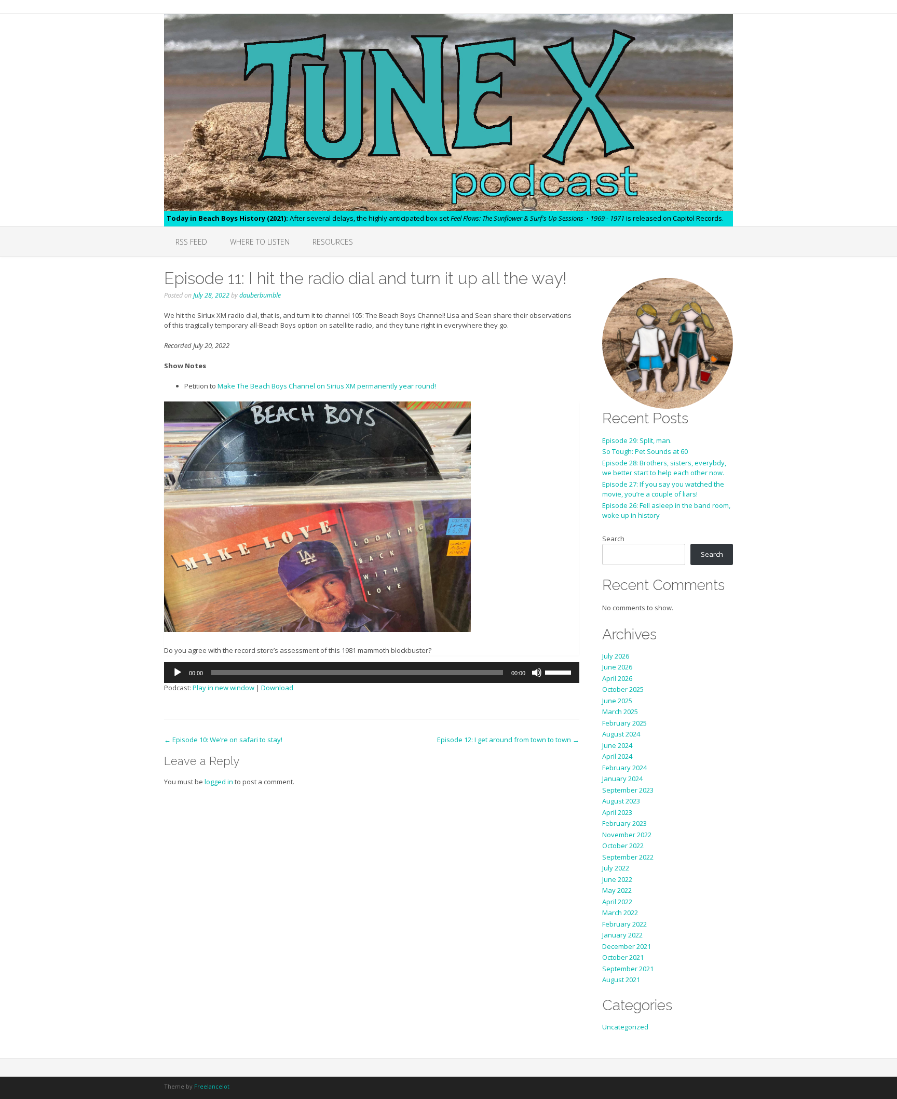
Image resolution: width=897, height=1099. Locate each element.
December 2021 (626, 946)
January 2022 (622, 935)
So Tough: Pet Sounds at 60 (645, 451)
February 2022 (624, 924)
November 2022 (626, 834)
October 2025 (623, 689)
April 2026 (617, 678)
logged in (219, 781)
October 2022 (623, 845)
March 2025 (620, 711)
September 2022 (628, 857)
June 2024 (617, 745)
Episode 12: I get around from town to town (508, 739)
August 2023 (621, 801)
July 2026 (615, 656)
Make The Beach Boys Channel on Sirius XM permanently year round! (327, 386)
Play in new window (223, 687)
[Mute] (537, 672)
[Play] (177, 672)
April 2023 (617, 812)
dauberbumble (260, 295)
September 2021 (628, 968)
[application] (371, 672)
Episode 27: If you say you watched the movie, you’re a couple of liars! (663, 489)
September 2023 (628, 790)
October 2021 (623, 957)
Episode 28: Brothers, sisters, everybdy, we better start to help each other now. (664, 468)
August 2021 (621, 979)
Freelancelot (211, 1086)
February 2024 (624, 767)
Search (613, 538)
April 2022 (617, 901)
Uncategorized (625, 1026)
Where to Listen (260, 242)
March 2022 (620, 912)
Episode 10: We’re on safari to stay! (223, 739)
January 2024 (622, 778)
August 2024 (621, 734)
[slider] (559, 671)
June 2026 (617, 667)
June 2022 (617, 879)
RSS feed (191, 242)
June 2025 (617, 700)
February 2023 (624, 823)
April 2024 (617, 756)
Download (277, 687)
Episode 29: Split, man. (637, 440)
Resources (332, 242)
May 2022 (617, 890)
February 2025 (624, 723)
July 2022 (615, 868)
